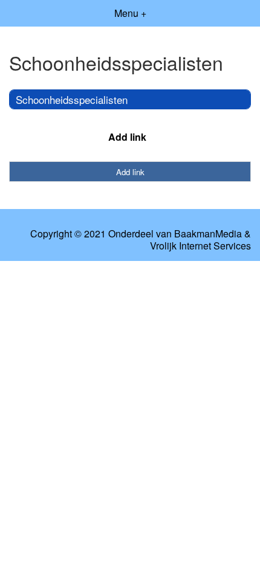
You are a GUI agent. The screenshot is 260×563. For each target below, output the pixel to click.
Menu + (130, 13)
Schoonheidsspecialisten (72, 99)
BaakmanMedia (208, 234)
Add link (127, 137)
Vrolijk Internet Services (200, 246)
